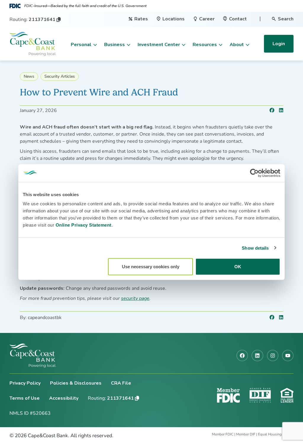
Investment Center (159, 44)
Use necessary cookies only (150, 266)
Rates (138, 19)
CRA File (121, 383)
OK (237, 266)
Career (204, 19)
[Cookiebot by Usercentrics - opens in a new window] (254, 172)
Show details (255, 247)
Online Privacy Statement (84, 224)
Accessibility (63, 398)
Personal (81, 44)
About (237, 44)
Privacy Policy (25, 383)
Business (114, 44)
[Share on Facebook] (272, 110)
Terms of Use (24, 398)
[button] (59, 19)
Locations (170, 19)
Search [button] (283, 19)
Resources (205, 44)
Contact (235, 19)
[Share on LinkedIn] (281, 110)
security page (135, 298)
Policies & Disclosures (75, 383)
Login (279, 43)
